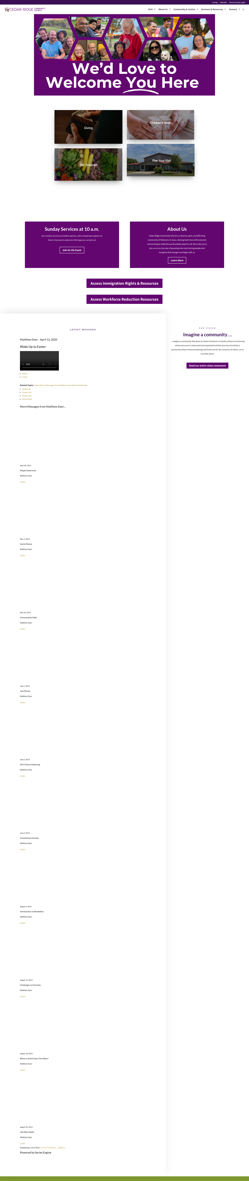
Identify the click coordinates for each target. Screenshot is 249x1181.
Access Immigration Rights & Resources (124, 283)
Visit (150, 9)
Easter (37, 385)
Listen (24, 377)
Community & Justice (184, 9)
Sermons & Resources (212, 9)
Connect (233, 9)
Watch (24, 373)
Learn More (177, 260)
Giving (214, 2)
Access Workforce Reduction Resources (124, 299)
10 (52, 1147)
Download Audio (80, 385)
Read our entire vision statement (207, 365)
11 (55, 1147)
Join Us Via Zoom (71, 250)
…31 (58, 1147)
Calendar (223, 2)
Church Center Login (237, 2)
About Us (163, 9)
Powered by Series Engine (35, 1152)
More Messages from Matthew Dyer (56, 385)
